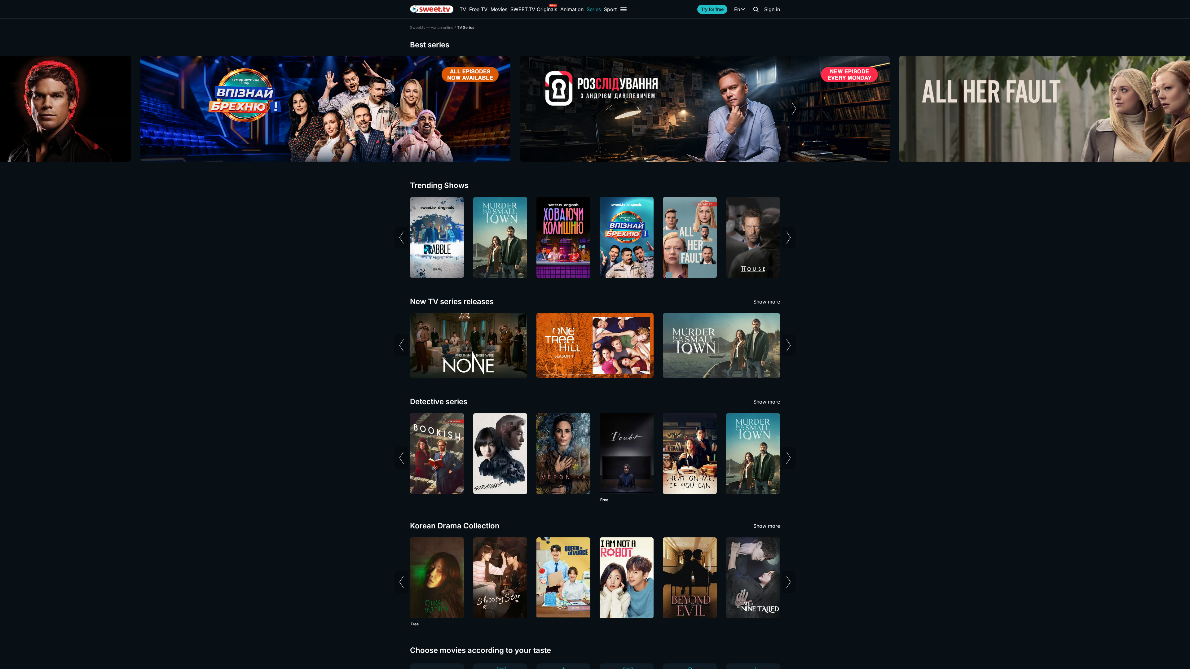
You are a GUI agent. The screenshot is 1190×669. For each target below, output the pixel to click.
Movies (499, 9)
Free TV (478, 9)
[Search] (756, 9)
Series (594, 9)
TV (463, 9)
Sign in (772, 9)
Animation (572, 9)
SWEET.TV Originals (533, 9)
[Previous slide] (396, 109)
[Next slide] (794, 109)
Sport (610, 9)
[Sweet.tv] (431, 9)
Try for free (712, 9)
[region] (595, 109)
